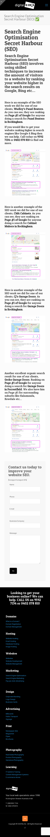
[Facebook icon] (25, 828)
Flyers (8, 736)
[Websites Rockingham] (25, 5)
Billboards (9, 714)
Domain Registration (13, 624)
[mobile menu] (46, 5)
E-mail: (12, 509)
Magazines (10, 734)
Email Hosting (11, 641)
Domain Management (14, 627)
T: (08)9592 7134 (12, 803)
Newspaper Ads (12, 731)
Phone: (12, 497)
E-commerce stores (13, 777)
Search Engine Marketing (15, 678)
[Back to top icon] (25, 818)
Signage (9, 719)
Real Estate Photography (15, 755)
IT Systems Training (13, 772)
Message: (13, 533)
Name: (12, 485)
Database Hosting (12, 644)
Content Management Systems (17, 775)
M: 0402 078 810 (12, 806)
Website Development (14, 661)
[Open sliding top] (3, 3)
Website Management (14, 664)
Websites (9, 658)
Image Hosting (11, 647)
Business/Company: (17, 521)
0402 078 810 (22, 140)
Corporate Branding (13, 697)
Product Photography (13, 757)
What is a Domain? (13, 621)
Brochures (9, 739)
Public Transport (12, 716)
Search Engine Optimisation (16, 676)
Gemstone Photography (14, 760)
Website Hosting (12, 638)
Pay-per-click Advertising (15, 681)
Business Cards (11, 702)
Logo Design (10, 699)
